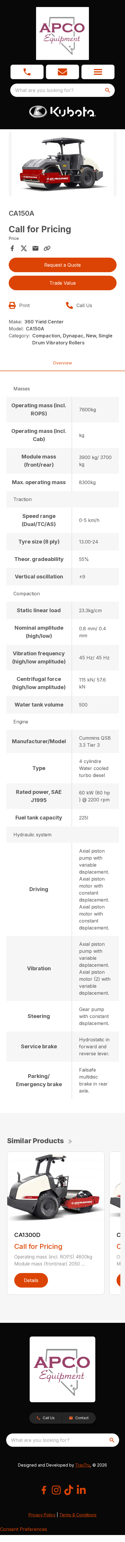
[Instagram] (56, 1490)
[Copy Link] (47, 248)
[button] (27, 72)
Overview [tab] (62, 362)
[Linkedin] (81, 1490)
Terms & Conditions (78, 1514)
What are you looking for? (44, 90)
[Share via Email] (35, 248)
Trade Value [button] (62, 283)
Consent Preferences (23, 1529)
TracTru (82, 1465)
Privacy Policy (42, 1514)
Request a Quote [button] (62, 265)
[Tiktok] (69, 1490)
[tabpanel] (63, 165)
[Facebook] (44, 1490)
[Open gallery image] (63, 164)
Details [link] (31, 1280)
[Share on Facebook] (12, 248)
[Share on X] (23, 248)
